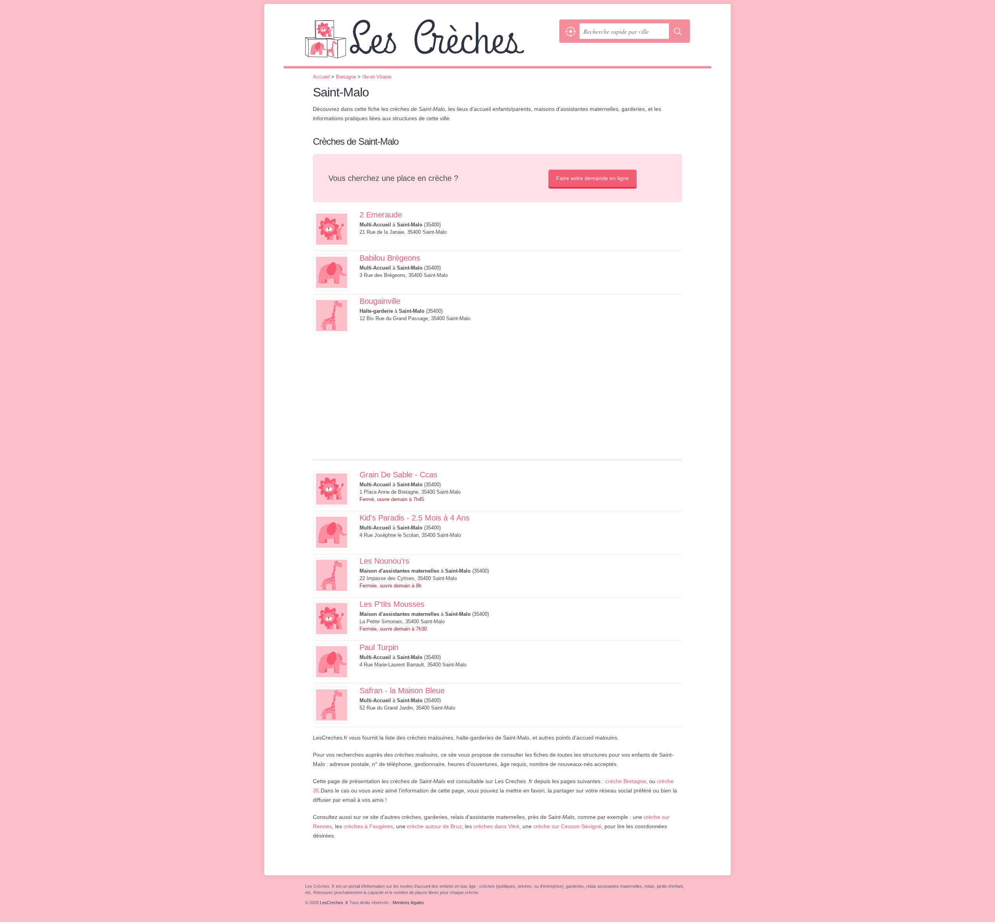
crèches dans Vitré (496, 826)
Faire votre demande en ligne (592, 178)
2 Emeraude (381, 214)
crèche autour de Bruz (434, 826)
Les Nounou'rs (384, 561)
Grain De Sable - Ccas (398, 474)
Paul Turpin (379, 647)
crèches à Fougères (368, 826)
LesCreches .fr (430, 42)
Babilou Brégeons (390, 258)
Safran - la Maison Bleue (402, 690)
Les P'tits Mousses (392, 604)
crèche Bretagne (625, 781)
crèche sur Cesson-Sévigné (567, 826)
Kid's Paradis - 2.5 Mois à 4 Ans (415, 518)
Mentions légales (408, 902)
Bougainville (380, 301)
